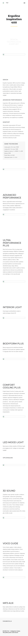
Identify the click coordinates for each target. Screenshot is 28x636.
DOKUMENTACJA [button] (7, 621)
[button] (24, 3)
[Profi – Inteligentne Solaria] (6, 3)
